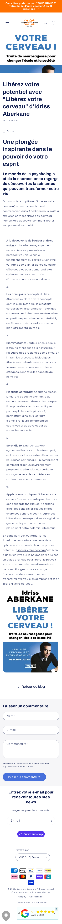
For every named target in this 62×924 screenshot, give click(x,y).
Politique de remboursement (33, 902)
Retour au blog (33, 686)
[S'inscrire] (51, 821)
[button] (7, 23)
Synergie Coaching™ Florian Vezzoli (35, 889)
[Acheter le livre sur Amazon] (30, 672)
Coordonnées (36, 897)
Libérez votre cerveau (31, 550)
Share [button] (10, 131)
